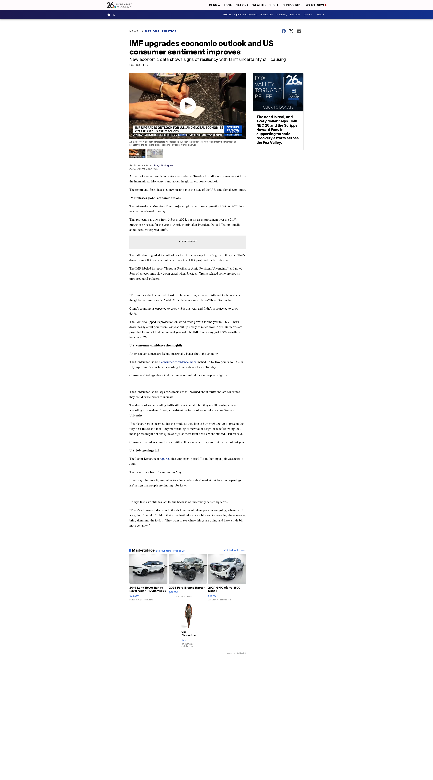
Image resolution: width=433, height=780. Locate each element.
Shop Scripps (293, 5)
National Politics (160, 31)
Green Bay (281, 14)
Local (228, 5)
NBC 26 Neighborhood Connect (240, 14)
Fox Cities (295, 14)
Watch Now (315, 5)
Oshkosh (308, 14)
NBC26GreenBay (109, 15)
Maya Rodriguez (163, 165)
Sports (274, 5)
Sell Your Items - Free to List (170, 551)
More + (320, 14)
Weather (259, 5)
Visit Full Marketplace (235, 550)
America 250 (266, 14)
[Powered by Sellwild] (241, 653)
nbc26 (114, 15)
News (134, 31)
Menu (213, 5)
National (243, 5)
